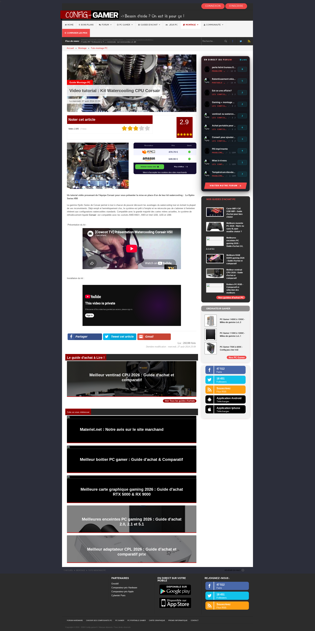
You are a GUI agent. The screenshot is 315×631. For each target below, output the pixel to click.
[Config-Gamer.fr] (122, 15)
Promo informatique (178, 620)
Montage (191, 25)
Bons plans (87, 25)
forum (105, 25)
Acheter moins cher (148, 167)
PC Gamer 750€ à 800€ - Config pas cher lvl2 (231, 348)
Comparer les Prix (77, 33)
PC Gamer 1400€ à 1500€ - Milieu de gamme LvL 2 (232, 321)
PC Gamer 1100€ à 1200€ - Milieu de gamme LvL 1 (232, 334)
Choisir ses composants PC (99, 620)
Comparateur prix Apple (122, 591)
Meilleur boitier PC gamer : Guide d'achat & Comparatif (131, 459)
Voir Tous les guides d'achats (180, 401)
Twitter (241, 41)
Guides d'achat (149, 25)
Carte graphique (157, 620)
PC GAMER (119, 620)
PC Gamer (125, 25)
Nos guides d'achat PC (231, 297)
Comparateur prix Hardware (124, 587)
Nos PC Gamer (237, 357)
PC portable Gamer (136, 620)
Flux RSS (249, 41)
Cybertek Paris (118, 595)
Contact (195, 620)
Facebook (233, 41)
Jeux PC (173, 25)
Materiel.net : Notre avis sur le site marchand (122, 429)
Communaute (213, 25)
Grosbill (115, 583)
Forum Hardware (75, 620)
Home (70, 25)
